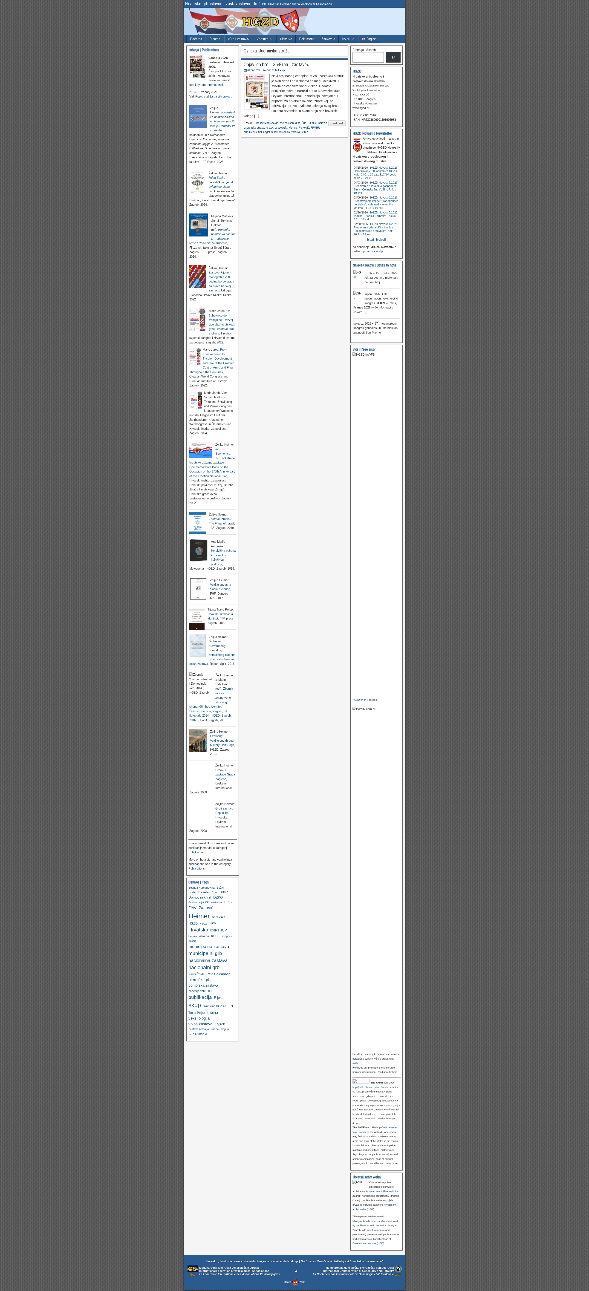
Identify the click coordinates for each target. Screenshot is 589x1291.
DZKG (218, 897)
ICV (224, 930)
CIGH (398, 1274)
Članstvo (286, 39)
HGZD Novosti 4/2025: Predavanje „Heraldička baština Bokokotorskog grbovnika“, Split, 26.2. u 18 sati (376, 229)
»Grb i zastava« (239, 39)
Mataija (293, 127)
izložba (204, 936)
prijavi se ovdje (373, 251)
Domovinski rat (199, 897)
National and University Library (377, 1225)
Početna (196, 39)
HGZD (193, 923)
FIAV (192, 908)
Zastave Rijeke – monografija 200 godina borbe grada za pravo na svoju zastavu (221, 281)
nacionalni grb (203, 967)
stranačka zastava (289, 132)
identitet (192, 936)
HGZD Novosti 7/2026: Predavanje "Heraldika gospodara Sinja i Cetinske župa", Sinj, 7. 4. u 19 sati (376, 188)
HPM (213, 923)
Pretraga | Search (364, 50)
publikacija (250, 132)
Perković (304, 127)
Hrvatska (198, 930)
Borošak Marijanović (266, 123)
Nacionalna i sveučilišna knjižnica (379, 1191)
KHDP (215, 936)
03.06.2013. (253, 70)
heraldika (218, 917)
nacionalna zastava (208, 960)
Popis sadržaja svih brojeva (213, 96)
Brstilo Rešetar (199, 892)
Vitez (305, 132)
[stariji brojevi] (376, 239)
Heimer (199, 916)
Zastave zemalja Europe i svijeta (208, 1029)
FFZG (228, 902)
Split (231, 1006)
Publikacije (278, 70)
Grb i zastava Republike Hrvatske (224, 813)
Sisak (274, 132)
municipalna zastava (208, 946)
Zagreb (219, 1024)
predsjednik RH (200, 991)
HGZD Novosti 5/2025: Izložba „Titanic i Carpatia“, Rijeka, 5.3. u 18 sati (376, 216)
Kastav (269, 127)
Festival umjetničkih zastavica (205, 902)
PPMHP (315, 127)
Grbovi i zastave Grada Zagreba (225, 774)
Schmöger (264, 132)
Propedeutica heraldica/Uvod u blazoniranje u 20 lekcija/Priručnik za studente (223, 121)
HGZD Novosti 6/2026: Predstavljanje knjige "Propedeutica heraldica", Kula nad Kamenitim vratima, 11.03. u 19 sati (376, 203)
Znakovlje (328, 39)
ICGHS (214, 930)
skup (194, 1005)
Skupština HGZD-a (214, 1006)
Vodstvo (263, 39)
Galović (322, 123)
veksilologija (199, 1018)
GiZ (268, 70)
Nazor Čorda (196, 974)
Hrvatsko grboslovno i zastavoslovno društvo (225, 3)
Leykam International (209, 84)
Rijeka (218, 998)
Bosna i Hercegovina (201, 887)
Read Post (337, 123)
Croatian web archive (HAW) (368, 1243)
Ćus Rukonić (309, 123)
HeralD (356, 1054)
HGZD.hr (357, 699)
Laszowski (281, 127)
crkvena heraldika (290, 123)
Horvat (203, 923)
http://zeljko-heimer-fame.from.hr (370, 1087)
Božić (220, 887)
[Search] (393, 57)
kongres (227, 936)
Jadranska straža (254, 127)
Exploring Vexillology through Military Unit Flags (222, 740)
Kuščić (192, 940)
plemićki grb (199, 979)
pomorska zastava (203, 985)
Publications (196, 868)
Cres (214, 892)
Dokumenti (307, 39)
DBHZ (223, 892)
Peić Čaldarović (218, 974)
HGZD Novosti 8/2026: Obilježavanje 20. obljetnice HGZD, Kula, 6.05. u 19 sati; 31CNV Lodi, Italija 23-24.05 (376, 173)
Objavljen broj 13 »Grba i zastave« (276, 64)
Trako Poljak (196, 1012)
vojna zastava (200, 1024)
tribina (212, 1012)
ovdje (355, 1063)
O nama (215, 39)
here (394, 1072)
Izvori (346, 39)
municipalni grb (205, 953)
